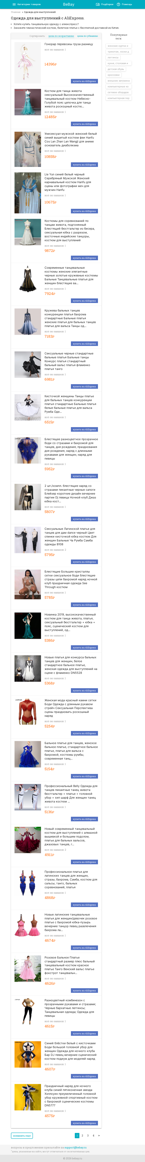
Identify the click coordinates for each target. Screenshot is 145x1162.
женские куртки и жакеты (118, 46)
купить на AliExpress (84, 81)
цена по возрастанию (61, 36)
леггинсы (113, 57)
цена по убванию (87, 36)
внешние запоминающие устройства (119, 81)
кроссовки (114, 74)
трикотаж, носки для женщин (118, 52)
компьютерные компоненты (118, 87)
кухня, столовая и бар (118, 63)
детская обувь (116, 69)
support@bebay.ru (75, 1147)
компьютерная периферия (118, 98)
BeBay (68, 4)
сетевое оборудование (118, 93)
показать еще (22, 1135)
